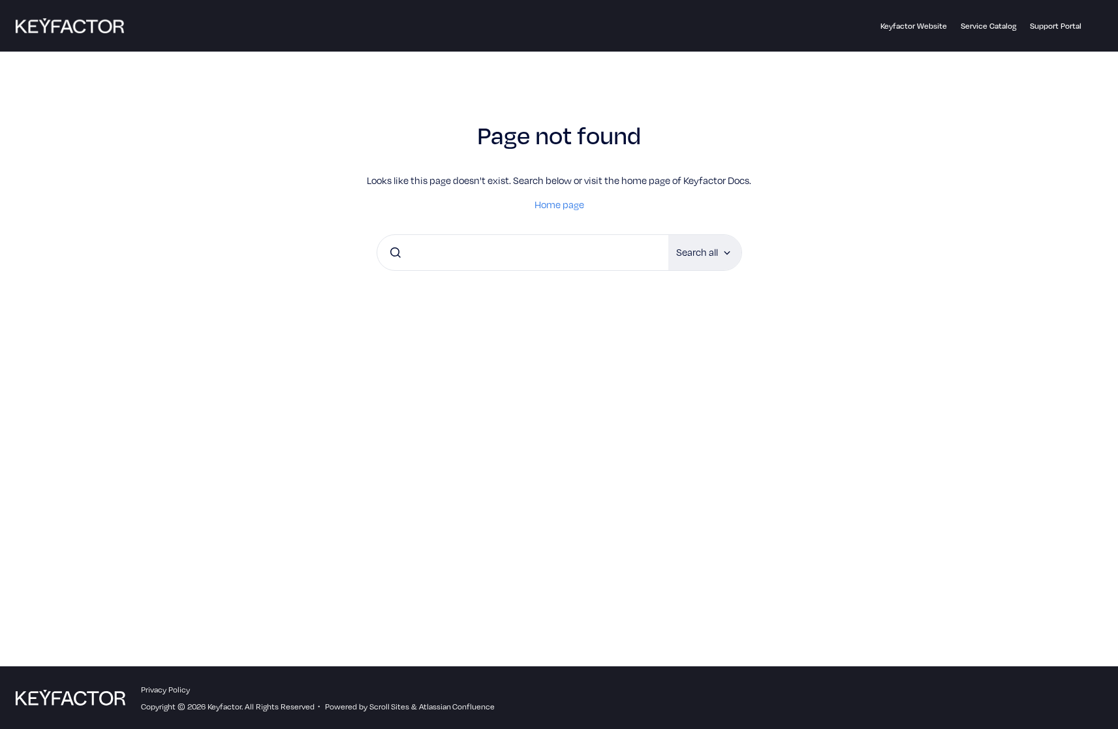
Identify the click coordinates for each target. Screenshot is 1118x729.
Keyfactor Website (913, 25)
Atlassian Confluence (457, 706)
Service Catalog (988, 25)
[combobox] (522, 252)
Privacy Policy (165, 689)
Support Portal (1055, 25)
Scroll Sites (389, 706)
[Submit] (395, 252)
